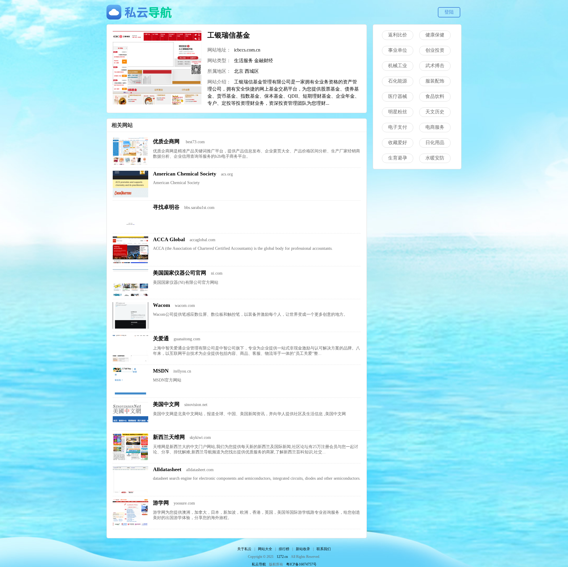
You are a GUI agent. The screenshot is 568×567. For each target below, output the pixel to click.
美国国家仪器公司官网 (179, 273)
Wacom (161, 305)
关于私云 (244, 549)
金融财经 (263, 60)
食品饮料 (434, 96)
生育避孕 (397, 157)
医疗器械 (397, 96)
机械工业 (397, 65)
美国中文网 (166, 404)
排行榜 (284, 549)
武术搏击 (434, 65)
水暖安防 (434, 157)
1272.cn (282, 557)
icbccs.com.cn (247, 49)
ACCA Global (169, 239)
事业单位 (397, 50)
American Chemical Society (184, 174)
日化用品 (434, 142)
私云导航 (259, 564)
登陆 (449, 12)
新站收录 (303, 549)
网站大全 (265, 549)
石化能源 (397, 80)
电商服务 (434, 127)
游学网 (161, 503)
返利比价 (397, 34)
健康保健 (434, 34)
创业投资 (434, 50)
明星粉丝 (397, 111)
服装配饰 (434, 80)
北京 (238, 71)
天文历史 (434, 111)
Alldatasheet (167, 469)
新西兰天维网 (169, 437)
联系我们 (324, 549)
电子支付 (397, 127)
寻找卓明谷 (166, 207)
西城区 (252, 71)
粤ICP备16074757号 (301, 564)
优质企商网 (167, 141)
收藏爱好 (397, 142)
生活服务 (243, 60)
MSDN (161, 371)
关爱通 (161, 339)
